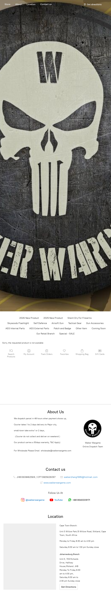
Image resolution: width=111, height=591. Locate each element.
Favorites (64, 354)
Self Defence (40, 323)
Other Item (81, 328)
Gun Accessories (95, 323)
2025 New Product (53, 318)
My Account (29, 354)
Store (7, 4)
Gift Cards (99, 354)
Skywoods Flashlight (18, 323)
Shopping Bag (82, 354)
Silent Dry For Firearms (79, 318)
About (18, 4)
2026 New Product (29, 318)
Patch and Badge (62, 328)
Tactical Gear (75, 323)
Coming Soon (99, 328)
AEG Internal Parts (15, 328)
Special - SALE (67, 333)
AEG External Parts (39, 328)
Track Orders (46, 354)
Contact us (46, 4)
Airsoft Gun (58, 323)
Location (31, 4)
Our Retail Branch (45, 333)
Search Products (11, 355)
